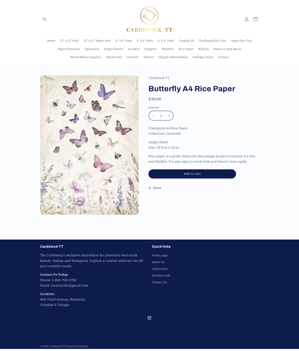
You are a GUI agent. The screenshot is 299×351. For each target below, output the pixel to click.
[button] (44, 19)
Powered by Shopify (76, 346)
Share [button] (157, 187)
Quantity (153, 107)
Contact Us (159, 282)
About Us (158, 262)
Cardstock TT (57, 346)
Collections (160, 268)
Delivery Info (161, 275)
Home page (160, 255)
